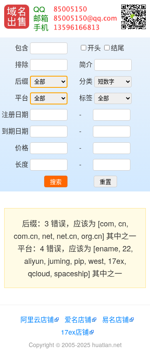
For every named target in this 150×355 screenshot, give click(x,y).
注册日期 (15, 114)
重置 (105, 182)
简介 (85, 64)
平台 (21, 97)
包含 (21, 47)
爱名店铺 (78, 319)
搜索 (56, 182)
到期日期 (15, 131)
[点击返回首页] (16, 16)
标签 (85, 97)
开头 (95, 47)
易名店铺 (115, 319)
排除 (21, 64)
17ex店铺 (75, 332)
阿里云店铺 (37, 319)
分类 (85, 81)
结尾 (117, 47)
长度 (21, 164)
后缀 (21, 81)
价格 (21, 147)
